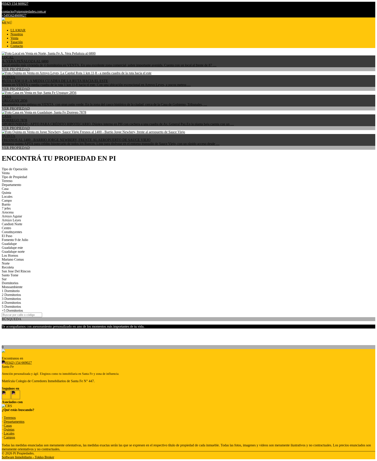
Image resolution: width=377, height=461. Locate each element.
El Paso (7, 236)
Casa (5, 189)
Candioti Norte (12, 224)
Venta (14, 38)
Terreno (7, 181)
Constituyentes (12, 232)
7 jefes (6, 208)
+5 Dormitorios (12, 310)
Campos (9, 437)
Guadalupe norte (13, 251)
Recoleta (8, 267)
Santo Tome (10, 275)
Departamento (11, 185)
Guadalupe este (12, 247)
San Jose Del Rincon (16, 271)
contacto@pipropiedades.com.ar (24, 11)
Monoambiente (12, 287)
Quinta (6, 192)
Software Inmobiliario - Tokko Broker (28, 457)
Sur (4, 279)
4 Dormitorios (11, 302)
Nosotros (16, 34)
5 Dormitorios (11, 306)
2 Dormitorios (11, 295)
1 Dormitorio (11, 291)
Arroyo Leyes (11, 220)
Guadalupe (9, 244)
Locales (7, 196)
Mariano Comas (13, 259)
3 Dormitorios (11, 299)
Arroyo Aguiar (12, 216)
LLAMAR (18, 30)
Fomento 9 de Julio (15, 240)
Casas (8, 425)
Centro (6, 228)
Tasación (16, 42)
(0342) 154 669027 (18, 363)
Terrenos (10, 418)
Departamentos (14, 421)
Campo (7, 200)
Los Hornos (10, 255)
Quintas (9, 429)
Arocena (8, 212)
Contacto (16, 46)
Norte (6, 263)
